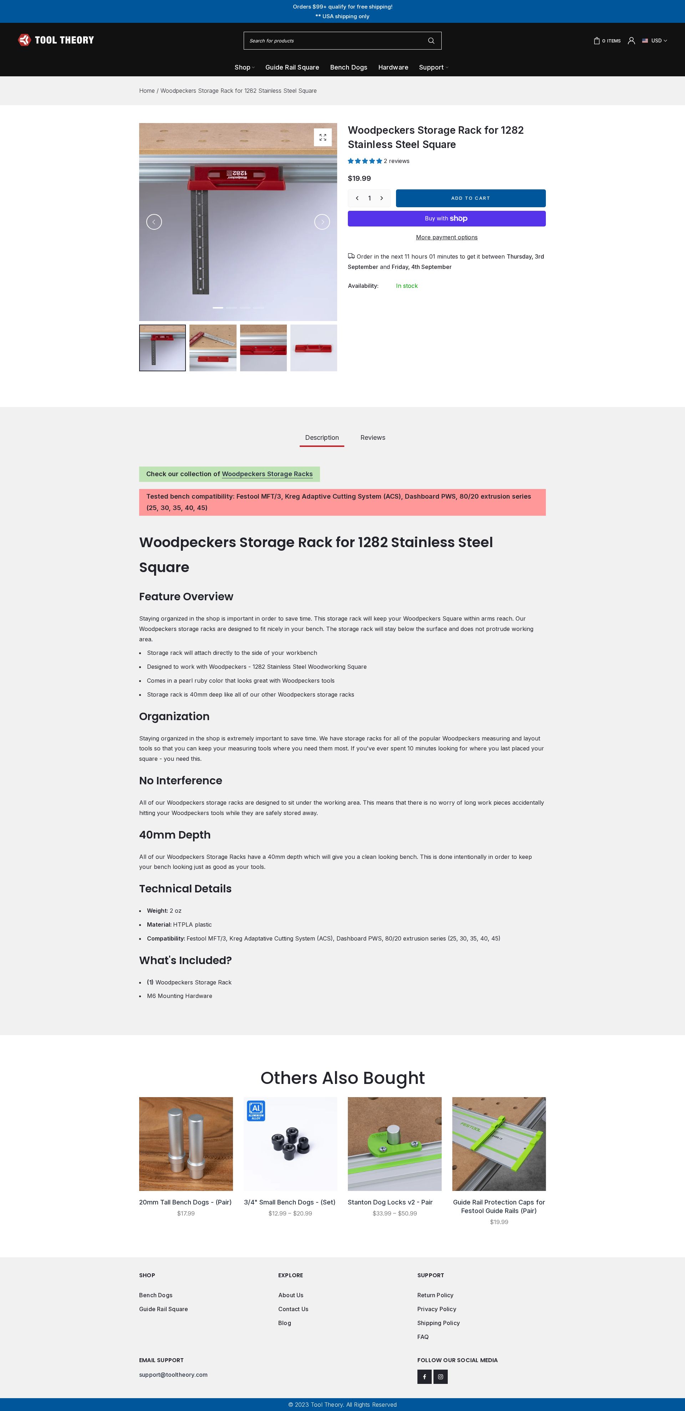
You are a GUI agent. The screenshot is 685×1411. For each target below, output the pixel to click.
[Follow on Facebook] (424, 1377)
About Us (291, 1295)
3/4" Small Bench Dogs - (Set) (290, 1202)
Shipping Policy (438, 1322)
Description (322, 437)
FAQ (423, 1336)
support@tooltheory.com (173, 1374)
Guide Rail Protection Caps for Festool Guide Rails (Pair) (499, 1206)
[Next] (322, 222)
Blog (284, 1322)
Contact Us (293, 1309)
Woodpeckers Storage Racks (267, 474)
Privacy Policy (436, 1309)
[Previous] (154, 222)
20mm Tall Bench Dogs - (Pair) (185, 1202)
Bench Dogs (155, 1295)
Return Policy (435, 1295)
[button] (366, 160)
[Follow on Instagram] (440, 1377)
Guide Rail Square (163, 1309)
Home (147, 90)
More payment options (447, 237)
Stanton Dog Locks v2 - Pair (390, 1202)
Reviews (372, 437)
